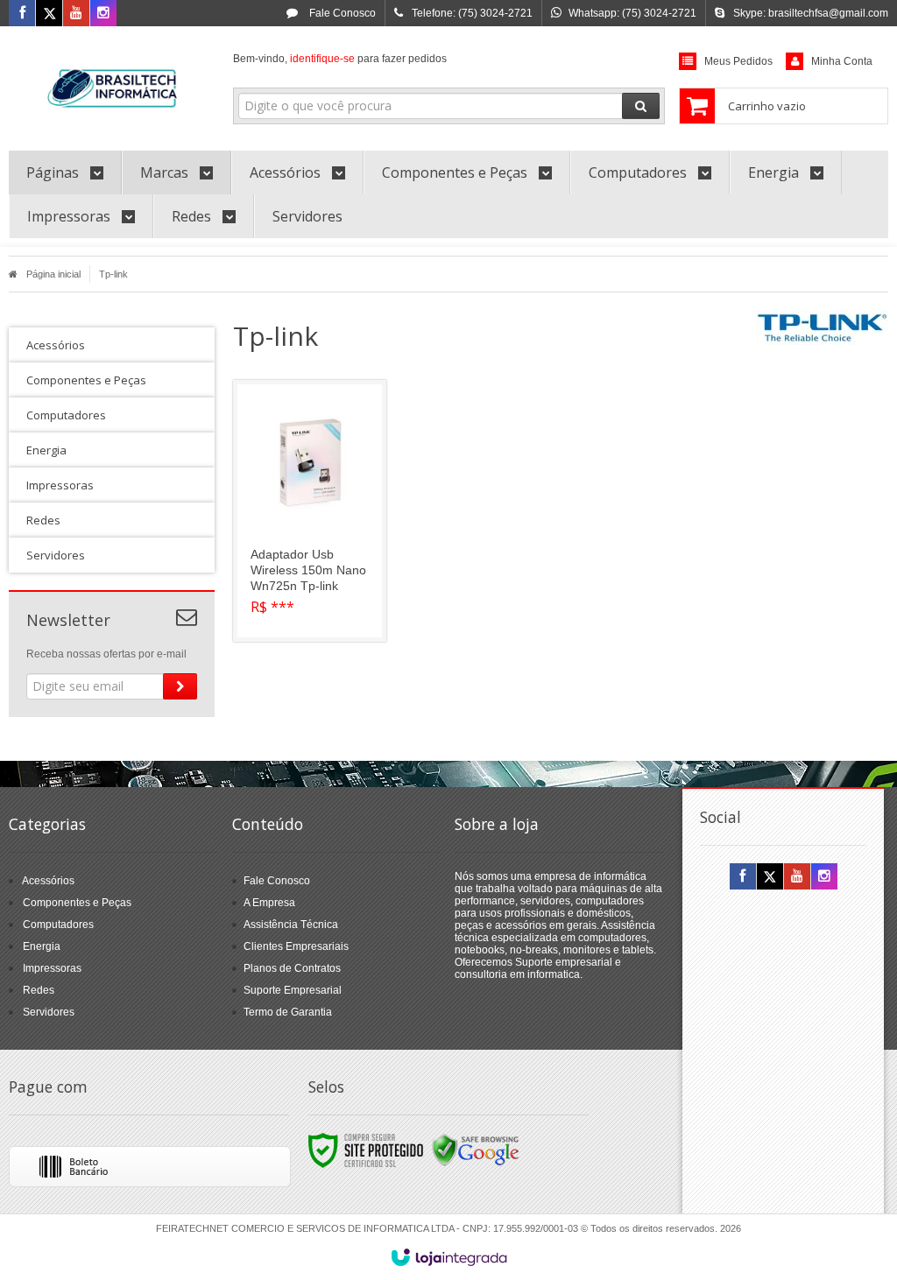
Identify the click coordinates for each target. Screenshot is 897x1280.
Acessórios (48, 881)
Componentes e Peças (77, 903)
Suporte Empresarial (293, 990)
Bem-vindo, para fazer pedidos (340, 59)
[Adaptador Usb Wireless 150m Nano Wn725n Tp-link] (309, 510)
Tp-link (113, 274)
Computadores (58, 924)
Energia (41, 946)
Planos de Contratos (292, 968)
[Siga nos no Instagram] (103, 14)
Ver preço (320, 564)
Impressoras (52, 968)
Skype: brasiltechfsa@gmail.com (810, 13)
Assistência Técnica (291, 924)
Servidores (48, 1012)
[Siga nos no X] (49, 14)
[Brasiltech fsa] (112, 84)
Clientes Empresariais (296, 946)
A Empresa (269, 903)
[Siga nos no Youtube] (76, 14)
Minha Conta (841, 61)
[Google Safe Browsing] (475, 1149)
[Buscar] (641, 106)
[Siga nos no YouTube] (797, 877)
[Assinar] (180, 686)
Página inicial (53, 274)
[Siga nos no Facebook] (22, 14)
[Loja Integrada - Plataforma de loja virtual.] (449, 1257)
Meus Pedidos (738, 61)
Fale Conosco (341, 13)
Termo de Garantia (288, 1012)
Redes (38, 990)
